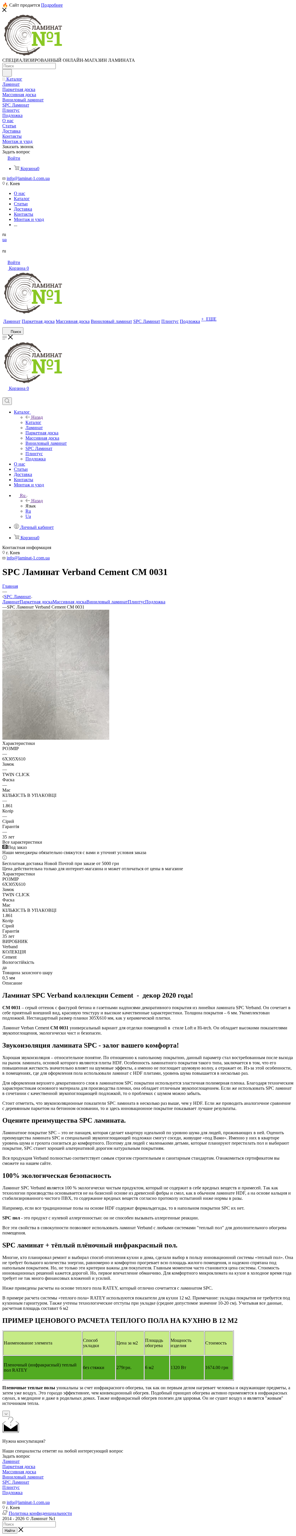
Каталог (33, 422)
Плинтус (136, 601)
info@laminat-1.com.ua (28, 178)
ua (4, 239)
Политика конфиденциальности (40, 1513)
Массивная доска (69, 601)
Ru (28, 511)
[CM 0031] (55, 738)
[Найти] (7, 73)
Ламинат (11, 601)
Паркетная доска (36, 601)
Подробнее (52, 5)
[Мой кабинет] (5, 394)
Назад (37, 417)
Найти (10, 1530)
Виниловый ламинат (107, 601)
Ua (28, 516)
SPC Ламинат (15, 1482)
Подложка (155, 601)
